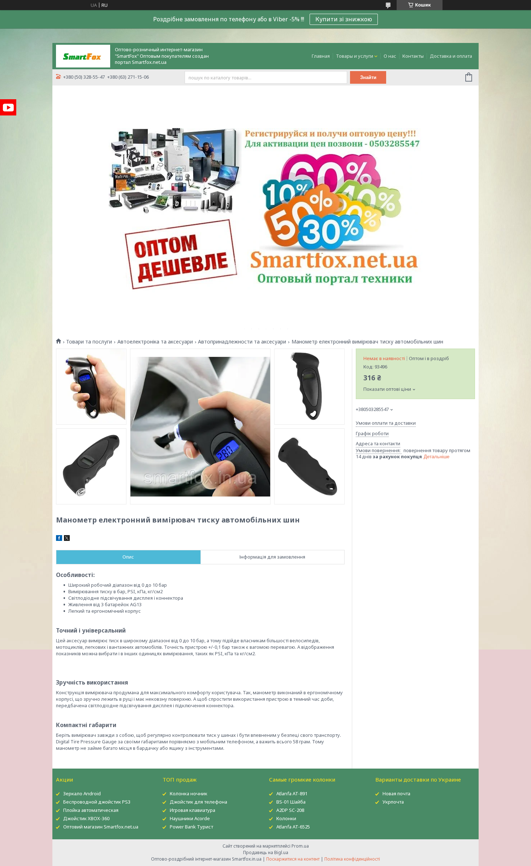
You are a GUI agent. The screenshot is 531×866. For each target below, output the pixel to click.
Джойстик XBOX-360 (86, 818)
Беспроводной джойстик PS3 (96, 802)
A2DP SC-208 (290, 810)
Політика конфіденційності (352, 859)
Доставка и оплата (451, 56)
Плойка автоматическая (90, 810)
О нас (390, 56)
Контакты (413, 56)
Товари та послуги (89, 341)
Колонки (286, 818)
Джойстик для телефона (198, 802)
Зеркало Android (82, 793)
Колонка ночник (188, 793)
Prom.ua (300, 846)
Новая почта (396, 793)
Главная (321, 56)
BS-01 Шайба (291, 802)
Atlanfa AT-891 (291, 793)
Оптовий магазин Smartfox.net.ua (100, 826)
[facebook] (59, 539)
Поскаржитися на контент (293, 859)
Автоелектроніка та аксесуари (155, 341)
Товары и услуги (354, 56)
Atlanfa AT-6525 (293, 826)
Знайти (368, 77)
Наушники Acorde (190, 818)
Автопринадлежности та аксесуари (242, 341)
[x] (67, 539)
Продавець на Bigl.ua (265, 852)
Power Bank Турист (191, 826)
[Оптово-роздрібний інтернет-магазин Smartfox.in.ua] (83, 55)
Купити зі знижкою (343, 19)
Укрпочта (393, 802)
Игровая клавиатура (192, 810)
